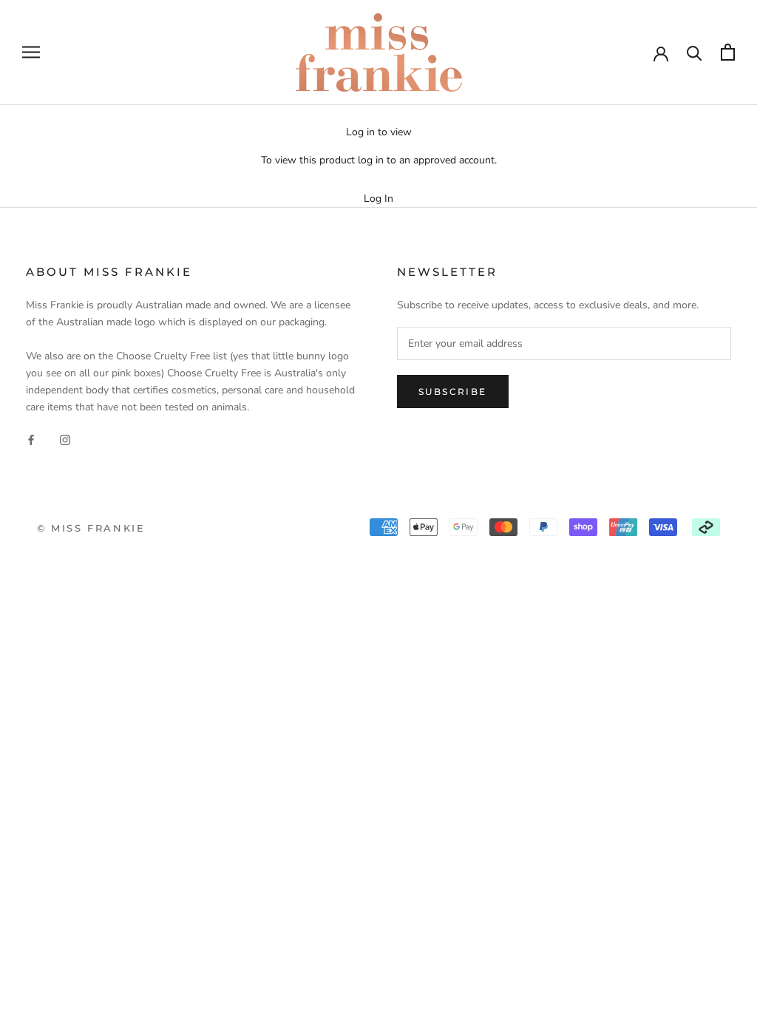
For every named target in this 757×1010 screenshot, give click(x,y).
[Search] (694, 52)
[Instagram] (65, 438)
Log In (378, 199)
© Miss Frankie (91, 528)
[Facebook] (31, 438)
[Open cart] (728, 52)
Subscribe (452, 391)
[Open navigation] (31, 52)
